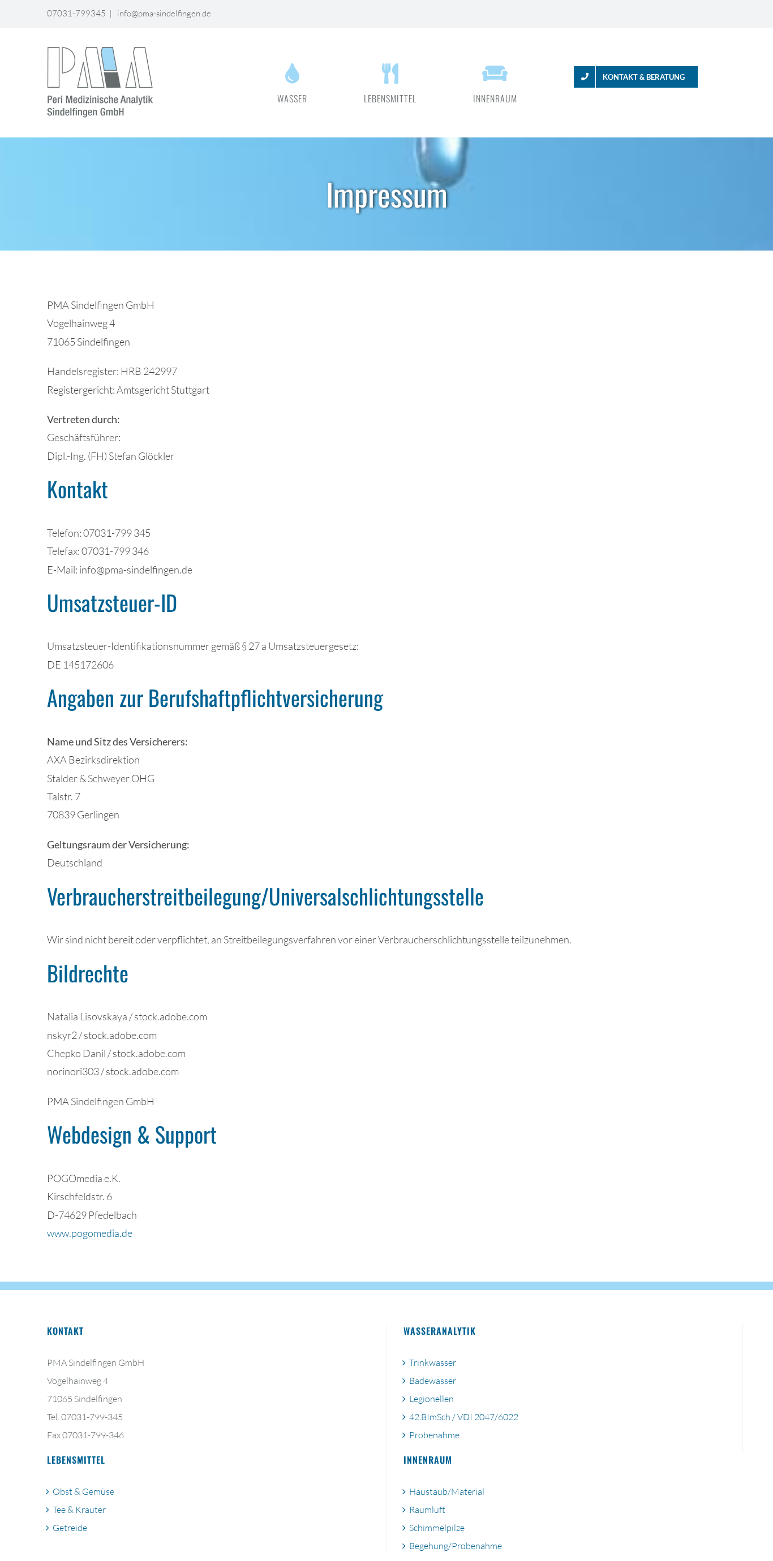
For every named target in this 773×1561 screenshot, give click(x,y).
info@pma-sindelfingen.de (163, 13)
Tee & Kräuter (79, 1509)
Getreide (70, 1527)
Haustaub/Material (446, 1491)
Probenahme (434, 1435)
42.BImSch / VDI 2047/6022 (463, 1416)
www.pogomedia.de (89, 1233)
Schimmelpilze (437, 1527)
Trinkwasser (432, 1362)
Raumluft (427, 1509)
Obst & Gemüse (83, 1491)
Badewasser (432, 1380)
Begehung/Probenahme (455, 1545)
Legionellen (431, 1398)
